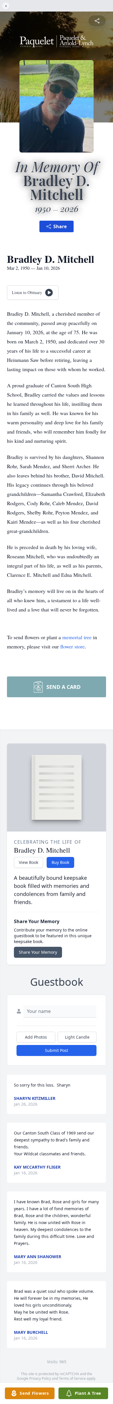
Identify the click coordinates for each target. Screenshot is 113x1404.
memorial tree (77, 637)
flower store (72, 646)
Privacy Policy (40, 1378)
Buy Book (60, 862)
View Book (28, 862)
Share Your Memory (38, 952)
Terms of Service (72, 1378)
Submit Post (56, 1050)
